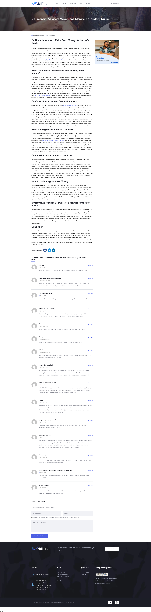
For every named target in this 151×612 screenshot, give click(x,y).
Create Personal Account (46, 293)
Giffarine (41, 350)
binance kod (42, 455)
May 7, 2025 (43, 295)
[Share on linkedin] (53, 250)
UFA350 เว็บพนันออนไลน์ (46, 365)
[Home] (39, 3)
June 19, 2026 (43, 457)
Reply (91, 265)
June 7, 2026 (43, 437)
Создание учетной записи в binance (50, 278)
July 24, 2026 (43, 488)
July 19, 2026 (43, 472)
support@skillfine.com (42, 574)
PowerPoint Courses (62, 581)
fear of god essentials (45, 435)
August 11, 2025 (44, 326)
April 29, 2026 (43, 402)
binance (41, 324)
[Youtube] (110, 602)
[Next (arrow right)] (2, 611)
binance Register (44, 485)
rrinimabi (41, 265)
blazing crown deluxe (45, 337)
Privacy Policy (85, 572)
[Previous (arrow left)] (0, 611)
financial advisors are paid (42, 95)
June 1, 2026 (43, 422)
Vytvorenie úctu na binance (47, 308)
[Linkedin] (117, 602)
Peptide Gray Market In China (48, 382)
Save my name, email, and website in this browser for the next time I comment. (56, 517)
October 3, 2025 (44, 367)
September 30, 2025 (45, 352)
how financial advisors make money (56, 60)
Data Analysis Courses (63, 576)
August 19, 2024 (44, 267)
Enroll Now (112, 549)
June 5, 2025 (43, 311)
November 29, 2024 (45, 280)
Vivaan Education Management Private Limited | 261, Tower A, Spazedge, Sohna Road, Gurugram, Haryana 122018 (44, 585)
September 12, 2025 (45, 339)
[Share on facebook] (45, 250)
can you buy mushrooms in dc (47, 420)
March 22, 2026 (44, 385)
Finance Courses (62, 578)
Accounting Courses (62, 574)
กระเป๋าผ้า (41, 400)
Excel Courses (61, 572)
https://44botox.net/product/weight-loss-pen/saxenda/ (55, 470)
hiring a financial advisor (70, 105)
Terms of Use (84, 574)
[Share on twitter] (49, 250)
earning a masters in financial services (53, 140)
